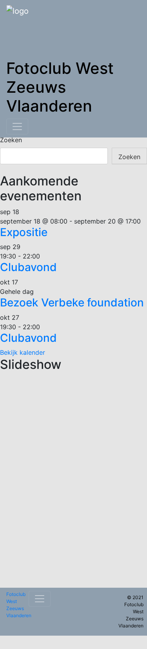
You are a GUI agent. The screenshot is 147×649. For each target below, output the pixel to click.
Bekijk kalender (22, 352)
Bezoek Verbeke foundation (72, 302)
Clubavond (28, 267)
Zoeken (11, 140)
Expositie (23, 232)
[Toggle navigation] (17, 126)
